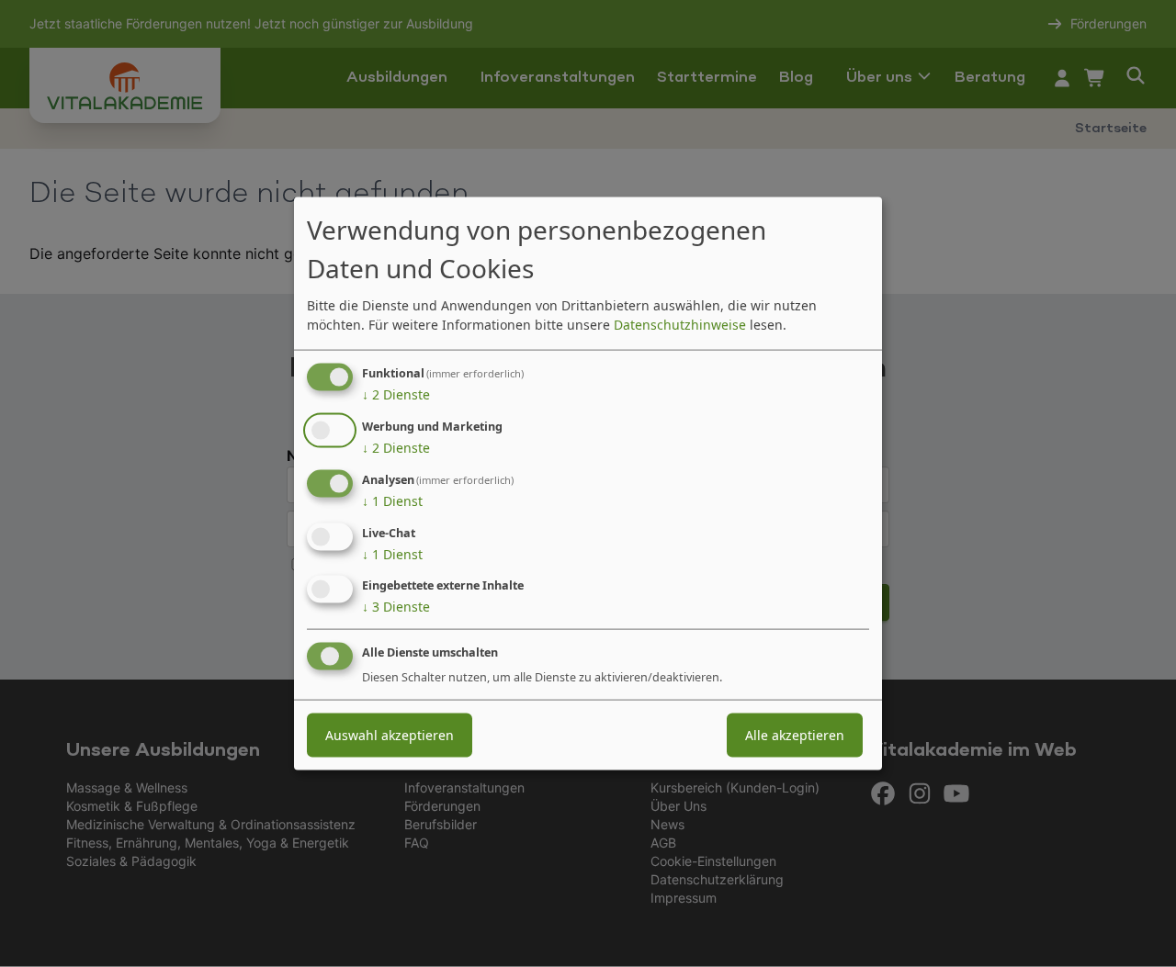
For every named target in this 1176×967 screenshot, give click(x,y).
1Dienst (392, 501)
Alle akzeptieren (794, 735)
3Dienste (396, 606)
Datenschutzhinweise (680, 324)
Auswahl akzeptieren (389, 735)
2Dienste (396, 394)
